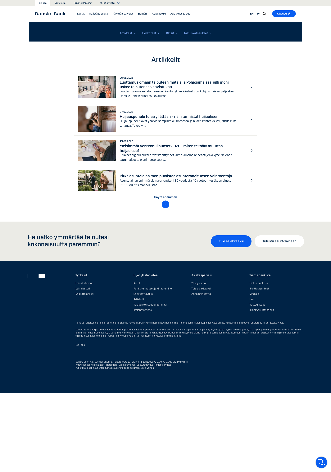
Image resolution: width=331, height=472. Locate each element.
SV (258, 13)
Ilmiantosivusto (143, 310)
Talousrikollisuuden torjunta (150, 304)
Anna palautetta (201, 294)
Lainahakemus (84, 283)
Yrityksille (60, 3)
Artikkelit (139, 299)
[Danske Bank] (51, 13)
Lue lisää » (81, 345)
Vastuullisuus (257, 304)
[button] (81, 14)
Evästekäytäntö (127, 365)
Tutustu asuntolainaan (279, 241)
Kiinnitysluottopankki (261, 310)
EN (252, 13)
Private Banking (83, 3)
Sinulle (43, 3)
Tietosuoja (111, 365)
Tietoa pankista (258, 283)
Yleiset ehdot (97, 365)
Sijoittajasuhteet (259, 288)
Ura (251, 299)
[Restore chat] (321, 462)
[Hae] (264, 13)
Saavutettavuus (143, 294)
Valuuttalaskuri (84, 294)
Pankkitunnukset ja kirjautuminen (153, 288)
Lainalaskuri (82, 288)
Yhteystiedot (199, 283)
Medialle (254, 294)
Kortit (137, 283)
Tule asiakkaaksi (231, 241)
